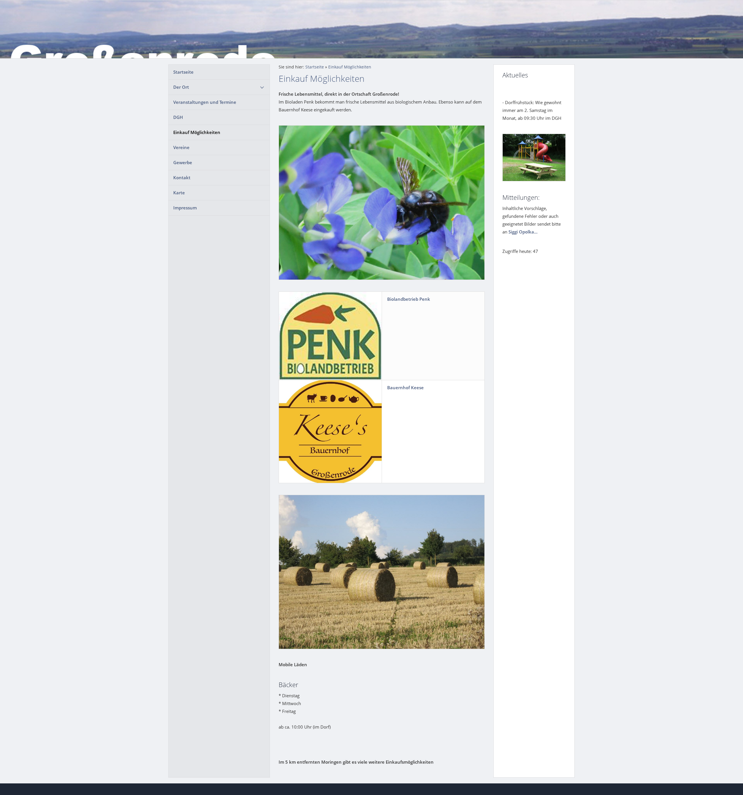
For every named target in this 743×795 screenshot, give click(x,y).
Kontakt (181, 177)
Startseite (183, 72)
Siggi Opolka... (523, 232)
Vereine (181, 147)
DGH (178, 117)
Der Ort (181, 87)
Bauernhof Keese (405, 387)
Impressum (185, 208)
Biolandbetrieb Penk (408, 299)
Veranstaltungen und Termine (204, 102)
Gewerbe (182, 162)
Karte (179, 192)
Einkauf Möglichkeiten (196, 132)
